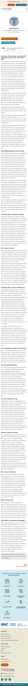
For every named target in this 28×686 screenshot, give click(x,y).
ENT (6, 293)
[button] (26, 9)
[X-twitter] (10, 679)
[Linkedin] (6, 679)
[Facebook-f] (2, 679)
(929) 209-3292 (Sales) (14, 1)
